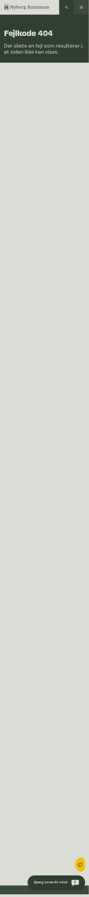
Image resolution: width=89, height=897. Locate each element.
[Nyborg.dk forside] (26, 7)
